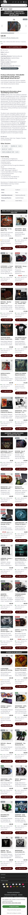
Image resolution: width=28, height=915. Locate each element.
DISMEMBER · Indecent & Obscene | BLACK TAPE (7, 411)
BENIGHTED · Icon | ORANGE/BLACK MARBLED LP (6, 487)
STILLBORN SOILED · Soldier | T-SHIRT (21, 338)
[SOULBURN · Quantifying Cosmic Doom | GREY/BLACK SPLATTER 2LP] (14, 26)
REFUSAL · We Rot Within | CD (6, 302)
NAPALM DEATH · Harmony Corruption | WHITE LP (7, 374)
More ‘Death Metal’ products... (9, 68)
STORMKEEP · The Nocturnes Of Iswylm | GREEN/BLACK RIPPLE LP (20, 744)
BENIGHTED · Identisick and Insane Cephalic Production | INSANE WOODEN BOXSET (20, 487)
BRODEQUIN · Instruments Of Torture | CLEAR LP (20, 851)
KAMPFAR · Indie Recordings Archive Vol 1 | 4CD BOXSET (21, 815)
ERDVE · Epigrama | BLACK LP (21, 779)
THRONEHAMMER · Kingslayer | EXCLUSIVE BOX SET (21, 594)
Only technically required (14, 910)
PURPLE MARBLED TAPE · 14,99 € (10, 152)
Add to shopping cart (15, 47)
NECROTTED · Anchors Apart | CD (6, 630)
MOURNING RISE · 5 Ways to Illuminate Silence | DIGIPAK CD (21, 559)
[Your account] (18, 2)
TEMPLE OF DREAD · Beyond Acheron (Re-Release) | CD (21, 374)
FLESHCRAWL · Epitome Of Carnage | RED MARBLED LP (7, 669)
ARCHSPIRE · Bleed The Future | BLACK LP (21, 229)
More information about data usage (11, 903)
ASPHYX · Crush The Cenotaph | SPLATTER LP (21, 630)
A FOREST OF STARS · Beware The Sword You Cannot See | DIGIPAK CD (21, 669)
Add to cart (7, 248)
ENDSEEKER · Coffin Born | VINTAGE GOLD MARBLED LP (21, 706)
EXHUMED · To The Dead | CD (6, 229)
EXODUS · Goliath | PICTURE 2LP (6, 706)
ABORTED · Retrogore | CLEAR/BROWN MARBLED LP (5, 594)
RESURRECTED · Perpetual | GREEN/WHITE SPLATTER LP (5, 815)
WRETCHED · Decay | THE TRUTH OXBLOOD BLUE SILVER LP (21, 266)
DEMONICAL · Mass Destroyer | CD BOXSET (21, 411)
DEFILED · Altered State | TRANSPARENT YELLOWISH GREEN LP (6, 744)
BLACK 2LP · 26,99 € (7, 149)
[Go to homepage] (5, 2)
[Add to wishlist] (11, 216)
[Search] (25, 5)
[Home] (1, 9)
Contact (20, 894)
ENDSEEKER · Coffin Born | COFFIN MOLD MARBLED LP (6, 779)
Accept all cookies (14, 906)
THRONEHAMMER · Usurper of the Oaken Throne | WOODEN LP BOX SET (6, 523)
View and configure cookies (14, 913)
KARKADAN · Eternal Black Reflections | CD (7, 451)
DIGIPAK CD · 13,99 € (16, 146)
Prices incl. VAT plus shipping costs (9, 38)
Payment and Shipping (13, 892)
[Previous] (2, 26)
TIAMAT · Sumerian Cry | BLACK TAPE (20, 302)
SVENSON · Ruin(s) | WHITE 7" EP (7, 559)
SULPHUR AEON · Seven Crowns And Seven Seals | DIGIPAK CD (6, 338)
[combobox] (12, 5)
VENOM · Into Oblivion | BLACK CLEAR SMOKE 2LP (6, 851)
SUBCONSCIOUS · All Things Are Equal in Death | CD (21, 523)
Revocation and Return (10, 894)
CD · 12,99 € (5, 146)
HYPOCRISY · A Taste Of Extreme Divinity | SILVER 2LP (7, 266)
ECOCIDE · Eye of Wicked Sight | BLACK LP (20, 451)
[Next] (26, 26)
